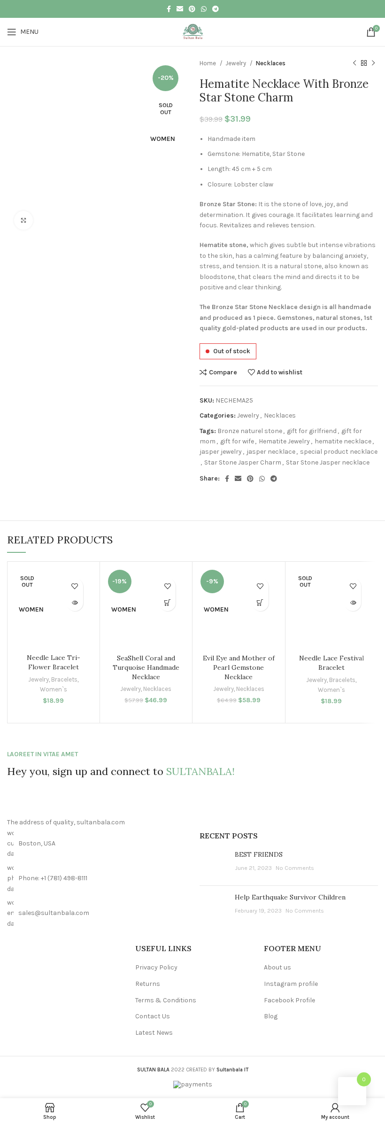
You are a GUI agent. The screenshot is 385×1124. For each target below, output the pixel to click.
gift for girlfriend (312, 431)
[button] (167, 603)
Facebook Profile (289, 1000)
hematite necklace (343, 441)
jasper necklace (270, 452)
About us (277, 967)
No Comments (295, 867)
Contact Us (152, 1016)
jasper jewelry (221, 452)
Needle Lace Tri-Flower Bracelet (53, 662)
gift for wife (237, 441)
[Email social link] (180, 9)
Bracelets (64, 679)
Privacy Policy (156, 967)
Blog (270, 1016)
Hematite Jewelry (284, 441)
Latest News (154, 1033)
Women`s (53, 689)
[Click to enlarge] (23, 220)
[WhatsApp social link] (203, 9)
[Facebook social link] (169, 9)
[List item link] (96, 878)
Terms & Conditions (165, 1000)
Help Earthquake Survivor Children (290, 897)
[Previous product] (354, 63)
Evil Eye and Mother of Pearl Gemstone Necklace (239, 667)
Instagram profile (291, 984)
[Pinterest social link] (192, 9)
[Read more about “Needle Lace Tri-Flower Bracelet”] (75, 603)
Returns (147, 984)
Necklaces (270, 63)
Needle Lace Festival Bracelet (331, 663)
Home (208, 63)
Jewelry (236, 63)
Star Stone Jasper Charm (242, 462)
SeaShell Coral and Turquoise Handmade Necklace (146, 667)
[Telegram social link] (215, 9)
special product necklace (338, 452)
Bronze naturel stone (249, 431)
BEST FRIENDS (259, 854)
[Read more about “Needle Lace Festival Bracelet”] (353, 603)
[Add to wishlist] (75, 586)
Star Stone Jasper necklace (328, 462)
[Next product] (373, 63)
